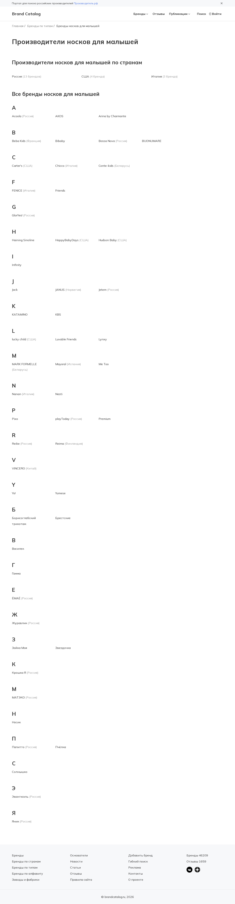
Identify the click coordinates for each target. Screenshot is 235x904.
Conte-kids (106, 166)
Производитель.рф (86, 3)
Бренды (139, 14)
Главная (18, 26)
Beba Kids (19, 141)
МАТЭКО (18, 697)
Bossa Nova (107, 141)
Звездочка (63, 648)
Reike (16, 443)
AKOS (59, 116)
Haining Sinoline (23, 240)
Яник (15, 821)
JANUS (60, 289)
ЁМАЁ (16, 598)
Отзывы (159, 14)
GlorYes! (17, 215)
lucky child (19, 339)
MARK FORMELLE (24, 364)
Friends (60, 190)
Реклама (134, 867)
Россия (17, 76)
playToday (62, 419)
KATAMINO (20, 314)
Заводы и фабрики (25, 879)
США (85, 76)
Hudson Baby (108, 240)
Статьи (75, 867)
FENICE (17, 190)
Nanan (16, 394)
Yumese (60, 493)
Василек (18, 548)
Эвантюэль (20, 796)
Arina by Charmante (112, 116)
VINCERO (18, 468)
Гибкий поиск (138, 861)
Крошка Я (19, 672)
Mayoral (60, 364)
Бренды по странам (26, 861)
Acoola (16, 116)
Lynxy (103, 339)
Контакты (135, 873)
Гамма (16, 573)
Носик (16, 722)
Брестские (62, 518)
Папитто (18, 747)
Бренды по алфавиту (27, 873)
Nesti (58, 394)
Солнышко (19, 772)
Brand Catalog (26, 13)
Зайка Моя (19, 648)
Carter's (17, 166)
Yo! (14, 493)
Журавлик (19, 623)
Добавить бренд (140, 855)
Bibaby (60, 141)
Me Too (104, 364)
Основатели (79, 855)
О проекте (135, 879)
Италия (156, 76)
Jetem (102, 289)
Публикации (178, 14)
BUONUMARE (151, 141)
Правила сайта (81, 879)
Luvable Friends (66, 339)
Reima (59, 443)
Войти (216, 14)
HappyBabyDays (67, 240)
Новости (76, 861)
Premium (105, 419)
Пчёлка (60, 747)
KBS (58, 314)
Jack (15, 289)
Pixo (15, 419)
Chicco (59, 166)
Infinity (16, 265)
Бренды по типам (40, 26)
